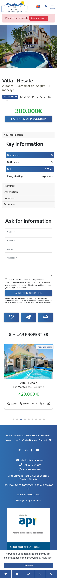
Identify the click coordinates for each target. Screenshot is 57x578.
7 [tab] (36, 419)
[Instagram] (19, 450)
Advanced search (39, 18)
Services (45, 435)
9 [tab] (44, 419)
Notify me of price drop (28, 119)
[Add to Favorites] (11, 317)
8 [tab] (40, 419)
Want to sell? (13, 440)
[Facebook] (31, 450)
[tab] (28, 135)
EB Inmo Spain (14, 6)
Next (53, 46)
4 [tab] (25, 419)
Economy (9, 204)
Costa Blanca (29, 440)
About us (19, 435)
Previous (3, 46)
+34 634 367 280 (32, 464)
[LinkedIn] (26, 450)
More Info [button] (47, 558)
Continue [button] (28, 565)
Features (9, 186)
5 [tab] (29, 419)
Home (9, 435)
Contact (42, 440)
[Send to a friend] (28, 317)
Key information (13, 135)
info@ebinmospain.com (32, 460)
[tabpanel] (28, 377)
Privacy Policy (44, 282)
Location (9, 198)
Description (11, 192)
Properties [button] (31, 435)
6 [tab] (32, 419)
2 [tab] (17, 419)
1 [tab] (13, 419)
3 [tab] (21, 419)
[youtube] (37, 450)
